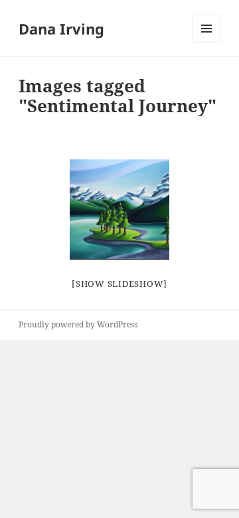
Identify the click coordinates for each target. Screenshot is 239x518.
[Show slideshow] (119, 284)
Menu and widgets (206, 42)
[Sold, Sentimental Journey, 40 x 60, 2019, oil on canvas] (119, 209)
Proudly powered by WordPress (78, 324)
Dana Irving (61, 29)
